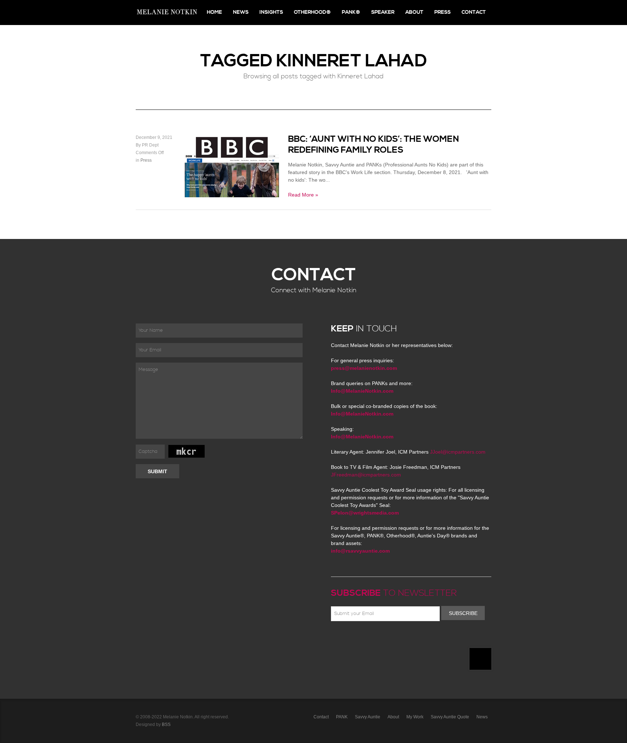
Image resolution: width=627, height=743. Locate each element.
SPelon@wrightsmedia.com (365, 513)
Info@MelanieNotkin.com (362, 391)
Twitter (356, 638)
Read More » (303, 195)
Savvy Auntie (367, 716)
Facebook (345, 638)
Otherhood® (312, 12)
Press (442, 12)
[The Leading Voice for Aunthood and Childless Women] (166, 12)
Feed (409, 638)
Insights (271, 12)
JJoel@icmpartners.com (457, 452)
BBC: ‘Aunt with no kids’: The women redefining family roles (373, 145)
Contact (474, 12)
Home (214, 12)
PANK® (351, 12)
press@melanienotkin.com (364, 368)
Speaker (382, 12)
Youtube (377, 638)
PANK (342, 716)
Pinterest (366, 638)
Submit (157, 471)
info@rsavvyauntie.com (360, 551)
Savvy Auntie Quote (450, 716)
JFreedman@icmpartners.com (366, 475)
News (241, 12)
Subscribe (463, 613)
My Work (414, 716)
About (414, 12)
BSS (166, 724)
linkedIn (388, 638)
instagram (398, 638)
